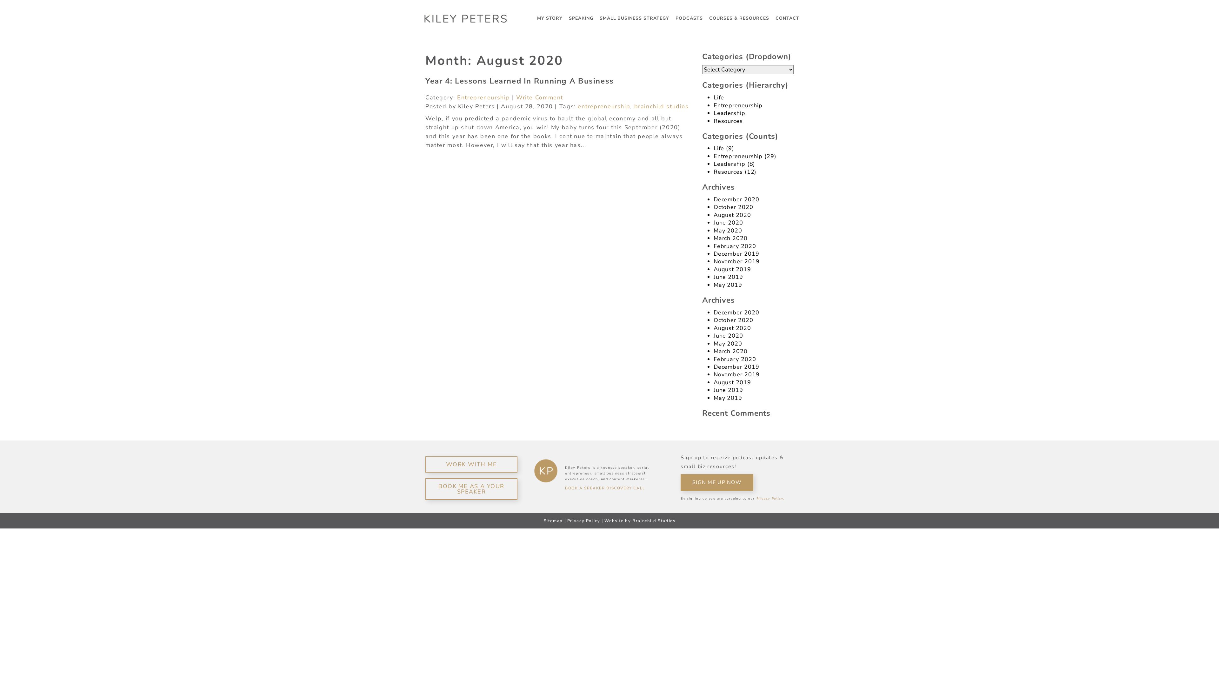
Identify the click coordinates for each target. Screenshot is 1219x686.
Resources (728, 121)
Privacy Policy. (770, 498)
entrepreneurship (604, 106)
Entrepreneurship (483, 97)
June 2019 (728, 277)
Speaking (581, 18)
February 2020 (735, 246)
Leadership (729, 113)
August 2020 (732, 215)
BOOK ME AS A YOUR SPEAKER (471, 488)
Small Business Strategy (634, 18)
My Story (550, 18)
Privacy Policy (583, 521)
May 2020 (728, 230)
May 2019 (728, 285)
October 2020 (733, 207)
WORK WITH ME (471, 464)
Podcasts (689, 18)
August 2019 (732, 269)
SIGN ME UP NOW (717, 482)
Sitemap (553, 521)
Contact (787, 18)
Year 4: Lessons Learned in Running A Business (519, 81)
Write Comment (539, 97)
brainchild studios (661, 106)
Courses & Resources (739, 18)
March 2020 (731, 238)
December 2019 (736, 254)
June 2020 (728, 222)
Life (719, 97)
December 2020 (736, 199)
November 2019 (737, 261)
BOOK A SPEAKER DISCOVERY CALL (605, 488)
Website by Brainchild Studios (639, 521)
